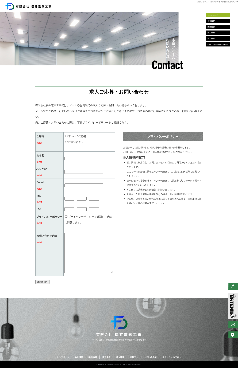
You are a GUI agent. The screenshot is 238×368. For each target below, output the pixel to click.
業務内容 (218, 27)
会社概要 (218, 21)
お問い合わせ (76, 141)
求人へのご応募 (77, 136)
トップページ (218, 16)
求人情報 (218, 38)
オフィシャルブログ (171, 357)
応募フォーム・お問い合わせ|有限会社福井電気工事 (217, 2)
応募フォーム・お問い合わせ (218, 43)
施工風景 (218, 32)
